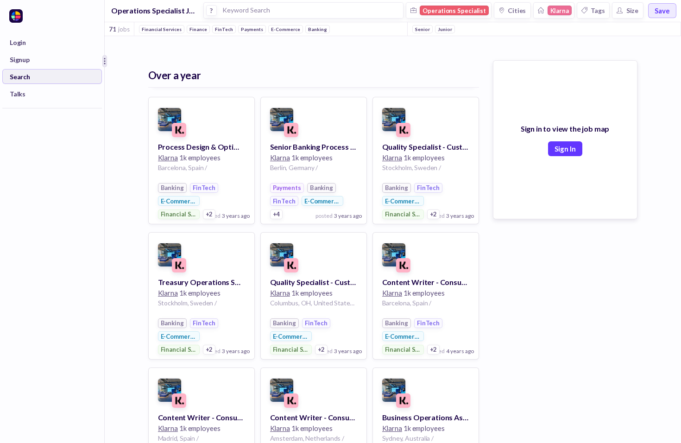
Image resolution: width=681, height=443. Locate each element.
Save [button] (662, 10)
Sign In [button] (565, 149)
